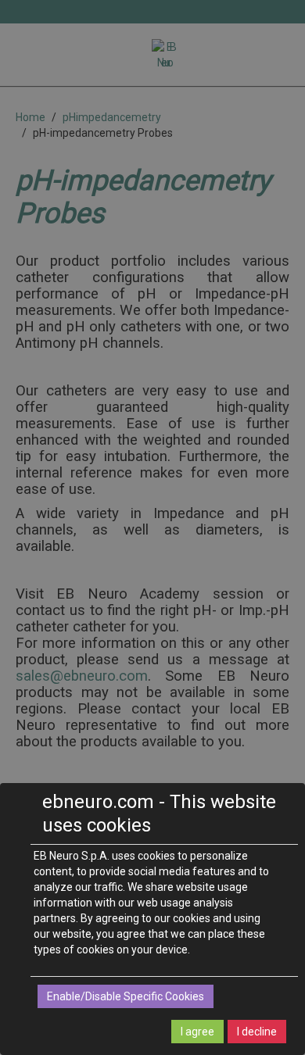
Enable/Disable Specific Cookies (125, 996)
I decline (257, 1031)
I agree (197, 1031)
